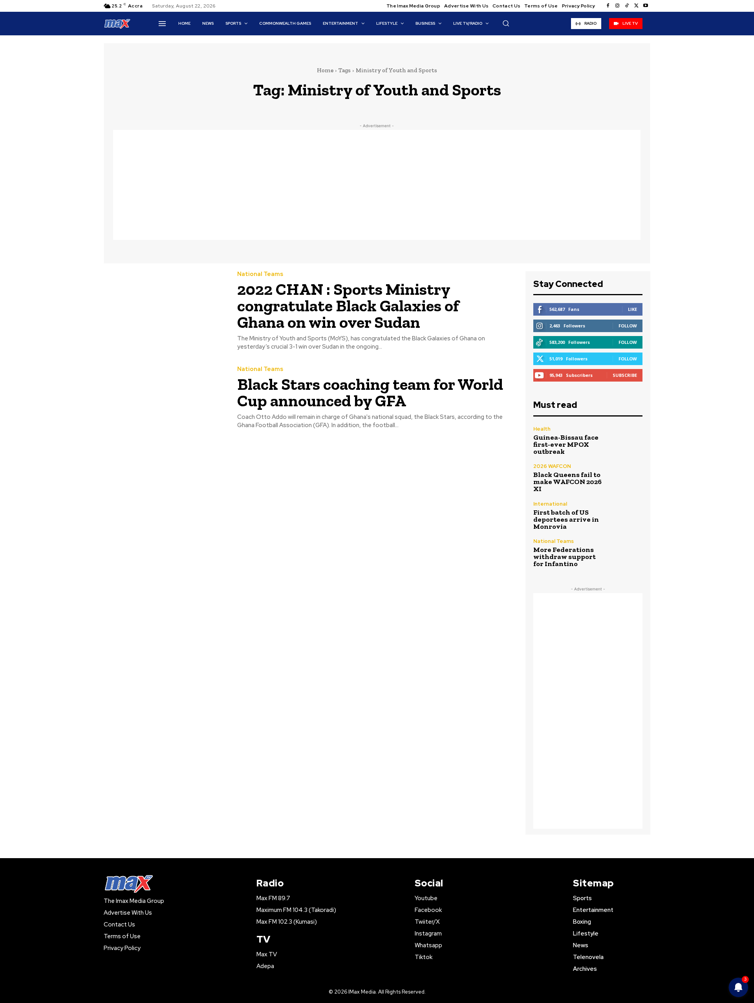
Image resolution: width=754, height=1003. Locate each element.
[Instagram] (617, 6)
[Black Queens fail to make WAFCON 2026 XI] (626, 478)
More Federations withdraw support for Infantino (564, 556)
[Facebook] (608, 6)
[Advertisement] (377, 185)
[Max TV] (117, 23)
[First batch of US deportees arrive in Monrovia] (626, 515)
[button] (505, 23)
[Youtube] (645, 6)
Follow (628, 326)
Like (632, 309)
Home (325, 70)
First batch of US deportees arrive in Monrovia (566, 519)
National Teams (260, 274)
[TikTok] (626, 6)
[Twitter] (636, 6)
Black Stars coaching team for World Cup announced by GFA (370, 392)
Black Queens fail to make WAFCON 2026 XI (567, 481)
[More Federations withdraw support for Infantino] (626, 553)
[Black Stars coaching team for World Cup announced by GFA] (164, 398)
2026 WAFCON (552, 466)
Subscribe (625, 375)
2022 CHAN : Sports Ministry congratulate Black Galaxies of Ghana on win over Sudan (348, 305)
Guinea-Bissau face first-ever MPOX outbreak (565, 444)
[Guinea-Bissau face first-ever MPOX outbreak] (626, 440)
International (550, 503)
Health (542, 428)
